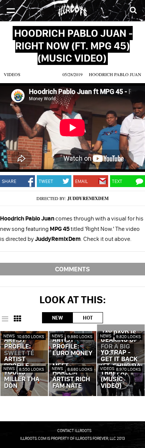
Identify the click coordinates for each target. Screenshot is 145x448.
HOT (88, 317)
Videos (12, 74)
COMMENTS (72, 269)
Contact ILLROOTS (74, 430)
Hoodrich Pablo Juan (115, 74)
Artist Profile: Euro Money (72, 346)
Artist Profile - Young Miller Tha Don (21, 373)
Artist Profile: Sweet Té (19, 346)
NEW (57, 317)
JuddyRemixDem (88, 198)
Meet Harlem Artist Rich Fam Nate (71, 376)
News (9, 336)
